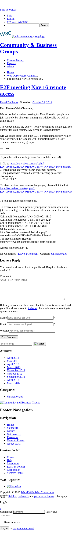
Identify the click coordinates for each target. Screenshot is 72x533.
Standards (12, 427)
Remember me (11, 522)
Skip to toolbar (8, 9)
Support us (13, 463)
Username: (6, 511)
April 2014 (13, 357)
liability (12, 496)
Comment (5, 276)
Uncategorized (59, 253)
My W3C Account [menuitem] (17, 21)
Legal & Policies (16, 466)
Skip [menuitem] (9, 15)
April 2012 (13, 379)
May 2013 (12, 360)
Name (3, 317)
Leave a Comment (28, 253)
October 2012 (14, 373)
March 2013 (13, 367)
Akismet (32, 308)
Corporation (13, 469)
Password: (51, 511)
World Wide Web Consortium (37, 492)
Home (10, 72)
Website (4, 330)
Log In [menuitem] (11, 18)
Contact (11, 457)
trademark (23, 496)
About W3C (14, 443)
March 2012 (13, 383)
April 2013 (13, 364)
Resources (12, 437)
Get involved (14, 434)
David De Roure (9, 102)
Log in (4, 528)
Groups (11, 430)
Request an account (23, 528)
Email (3, 324)
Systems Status (15, 472)
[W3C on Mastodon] (14, 486)
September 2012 (16, 376)
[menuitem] (39, 25)
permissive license (44, 496)
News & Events (15, 440)
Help (9, 460)
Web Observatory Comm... (22, 75)
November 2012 (16, 370)
